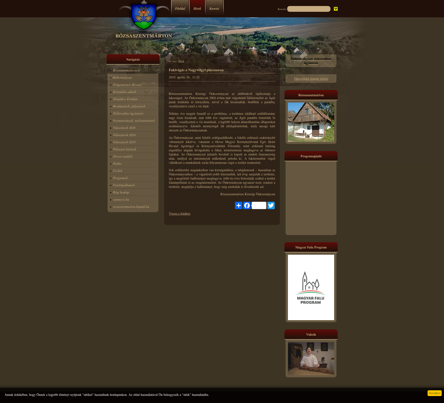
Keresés (214, 8)
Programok (120, 178)
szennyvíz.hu (121, 199)
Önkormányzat (122, 77)
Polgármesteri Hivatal (127, 84)
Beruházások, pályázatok (129, 106)
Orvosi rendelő (122, 156)
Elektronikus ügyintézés (128, 113)
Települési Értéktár (125, 99)
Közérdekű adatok (124, 92)
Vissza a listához (179, 213)
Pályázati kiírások (124, 149)
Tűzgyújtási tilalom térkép (311, 78)
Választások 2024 (124, 135)
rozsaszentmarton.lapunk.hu (131, 206)
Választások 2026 (124, 127)
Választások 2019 (124, 142)
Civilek (117, 170)
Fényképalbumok (124, 185)
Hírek (197, 8)
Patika (117, 163)
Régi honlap (121, 192)
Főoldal (180, 8)
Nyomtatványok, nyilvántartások (134, 120)
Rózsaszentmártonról (126, 70)
